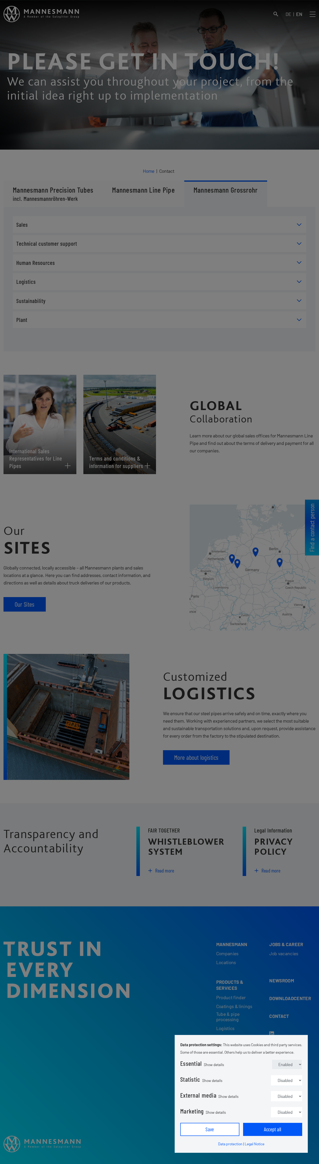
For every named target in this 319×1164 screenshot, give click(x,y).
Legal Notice (254, 1144)
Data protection (230, 1144)
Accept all (272, 1129)
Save (210, 1129)
